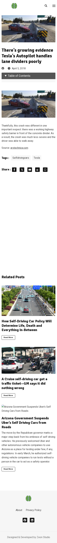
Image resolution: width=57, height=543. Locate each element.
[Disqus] (29, 223)
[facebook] (25, 520)
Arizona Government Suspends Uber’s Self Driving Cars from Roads (25, 422)
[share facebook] (14, 169)
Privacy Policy (33, 510)
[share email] (29, 169)
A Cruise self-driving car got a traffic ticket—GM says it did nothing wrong (24, 383)
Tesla (37, 158)
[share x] (22, 169)
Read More (8, 337)
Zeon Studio (43, 537)
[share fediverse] (37, 169)
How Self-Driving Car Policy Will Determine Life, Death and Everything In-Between (27, 325)
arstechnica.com (19, 148)
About (19, 510)
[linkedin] (32, 520)
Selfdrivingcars (21, 158)
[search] (47, 6)
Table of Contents (19, 76)
